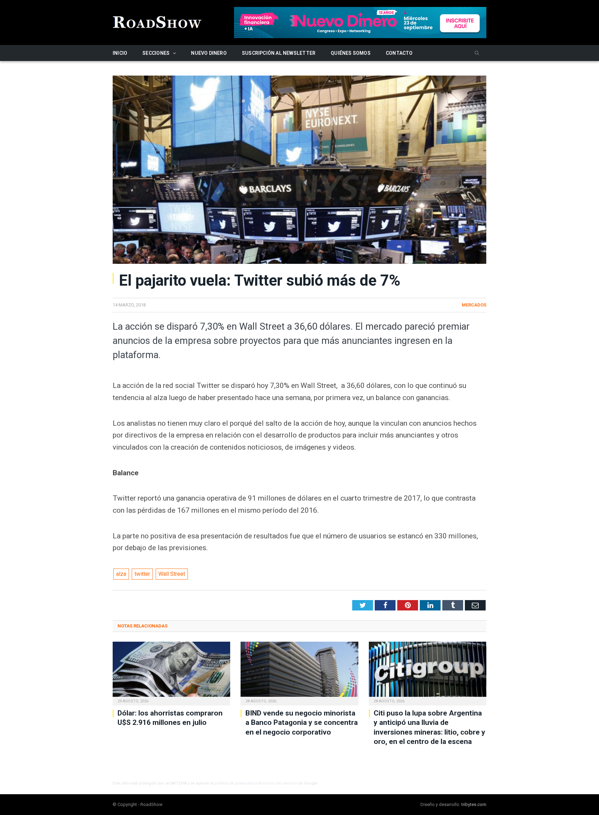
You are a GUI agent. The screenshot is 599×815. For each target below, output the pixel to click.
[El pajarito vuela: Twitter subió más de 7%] (299, 171)
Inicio (120, 53)
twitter (142, 574)
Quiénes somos (351, 53)
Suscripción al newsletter (278, 53)
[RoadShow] (157, 21)
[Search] (476, 53)
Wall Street (171, 574)
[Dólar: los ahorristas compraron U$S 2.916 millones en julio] (171, 673)
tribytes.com (473, 804)
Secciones (156, 53)
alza (121, 574)
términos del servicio (277, 783)
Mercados (474, 304)
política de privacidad (234, 783)
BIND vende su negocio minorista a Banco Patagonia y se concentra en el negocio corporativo (301, 722)
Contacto (399, 53)
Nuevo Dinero (209, 53)
